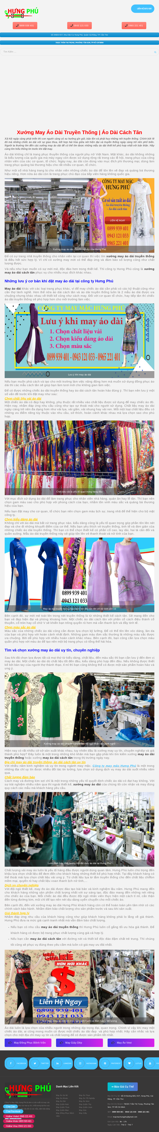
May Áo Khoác (62, 1098)
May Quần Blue (62, 1110)
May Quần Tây (85, 1104)
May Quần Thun (62, 1107)
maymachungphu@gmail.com (125, 1117)
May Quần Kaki (62, 1104)
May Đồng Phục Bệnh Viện (30, 1042)
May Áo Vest (124, 1042)
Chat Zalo (10, 1106)
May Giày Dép (73, 1042)
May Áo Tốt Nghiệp (87, 1098)
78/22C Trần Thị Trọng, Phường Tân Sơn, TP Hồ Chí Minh (79, 43)
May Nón (82, 1110)
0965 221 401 (135, 25)
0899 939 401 (26, 25)
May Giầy (83, 1113)
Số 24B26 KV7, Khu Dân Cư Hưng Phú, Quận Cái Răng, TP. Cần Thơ (79, 35)
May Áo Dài (61, 1101)
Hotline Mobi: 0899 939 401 (18, 1121)
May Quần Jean (85, 1107)
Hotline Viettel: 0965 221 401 (19, 1116)
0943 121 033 (81, 25)
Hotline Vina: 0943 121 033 (18, 1126)
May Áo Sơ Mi (62, 1095)
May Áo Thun (84, 1095)
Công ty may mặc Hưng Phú (114, 765)
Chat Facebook (13, 1111)
